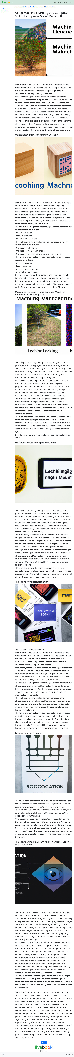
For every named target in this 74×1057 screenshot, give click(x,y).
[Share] (3, 1054)
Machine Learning (38, 7)
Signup (64, 2)
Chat (44, 1042)
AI (3, 13)
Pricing (55, 2)
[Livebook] (7, 2)
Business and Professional (23, 7)
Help (59, 2)
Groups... (5, 11)
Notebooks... (6, 9)
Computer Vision (50, 7)
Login (69, 2)
